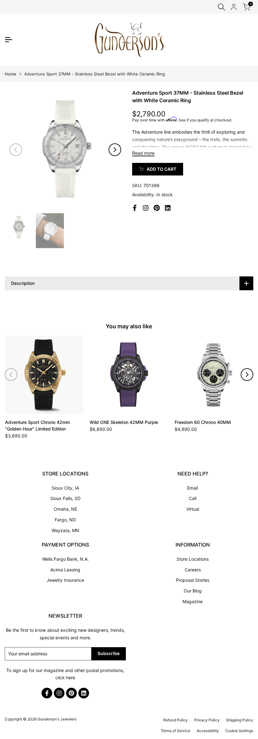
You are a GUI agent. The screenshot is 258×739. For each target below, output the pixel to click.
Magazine (192, 601)
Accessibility (208, 730)
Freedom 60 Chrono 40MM (203, 422)
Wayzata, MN (65, 530)
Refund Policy (175, 720)
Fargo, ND (65, 519)
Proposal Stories (192, 580)
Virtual (192, 509)
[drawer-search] (221, 7)
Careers (193, 569)
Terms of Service (175, 730)
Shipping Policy (239, 720)
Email (192, 488)
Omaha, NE (65, 509)
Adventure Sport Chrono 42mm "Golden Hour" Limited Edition (37, 425)
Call (192, 498)
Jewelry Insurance (65, 580)
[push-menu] (8, 39)
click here (65, 677)
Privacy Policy (207, 720)
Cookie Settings (239, 730)
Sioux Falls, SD (65, 498)
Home (10, 73)
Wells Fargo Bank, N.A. (65, 559)
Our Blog (193, 590)
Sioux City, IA (65, 488)
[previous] (15, 149)
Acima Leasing (65, 569)
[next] (115, 149)
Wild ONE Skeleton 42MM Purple (124, 422)
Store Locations (193, 559)
